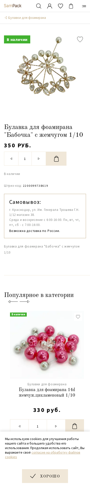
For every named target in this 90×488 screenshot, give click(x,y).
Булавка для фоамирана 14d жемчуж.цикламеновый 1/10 (47, 393)
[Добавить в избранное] (80, 39)
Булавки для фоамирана (27, 17)
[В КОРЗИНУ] (56, 159)
